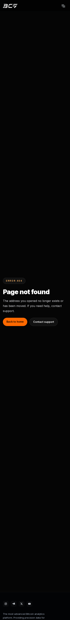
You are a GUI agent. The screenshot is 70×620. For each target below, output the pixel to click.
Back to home (15, 321)
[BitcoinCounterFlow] (10, 5)
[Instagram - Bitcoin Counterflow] (6, 604)
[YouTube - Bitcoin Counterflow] (29, 604)
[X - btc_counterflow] (21, 604)
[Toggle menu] (63, 6)
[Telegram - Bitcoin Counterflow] (14, 604)
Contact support (43, 321)
